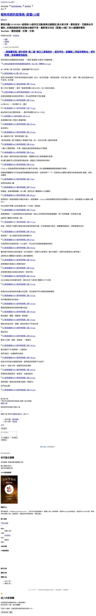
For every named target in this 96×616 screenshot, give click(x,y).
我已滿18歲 (5, 612)
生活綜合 (16, 35)
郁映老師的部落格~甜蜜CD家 (20, 14)
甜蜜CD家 (4, 403)
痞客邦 (15, 414)
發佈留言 (4, 440)
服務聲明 (65, 590)
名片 (6, 44)
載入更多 (4, 428)
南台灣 (14, 421)
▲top (2, 425)
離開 (11, 612)
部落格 (6, 41)
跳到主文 (4, 20)
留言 (19, 414)
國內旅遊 (15, 419)
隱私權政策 (59, 590)
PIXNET (34, 590)
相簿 (6, 39)
